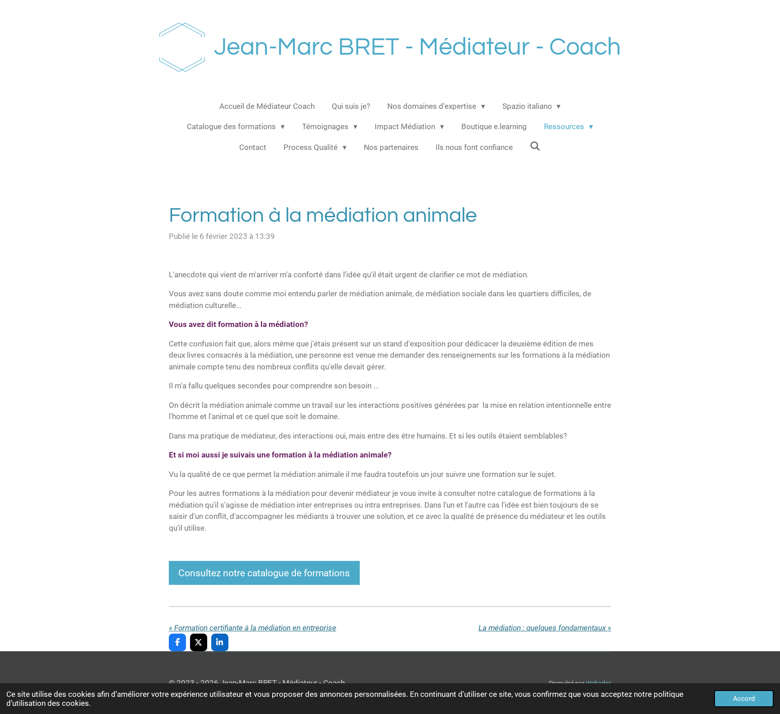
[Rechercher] (535, 146)
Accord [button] (744, 699)
